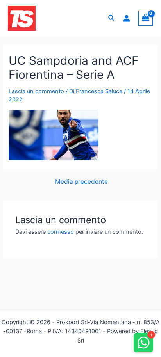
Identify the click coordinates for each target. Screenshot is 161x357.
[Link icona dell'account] (126, 18)
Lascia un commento (36, 91)
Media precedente (81, 182)
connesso (60, 231)
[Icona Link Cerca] (111, 18)
